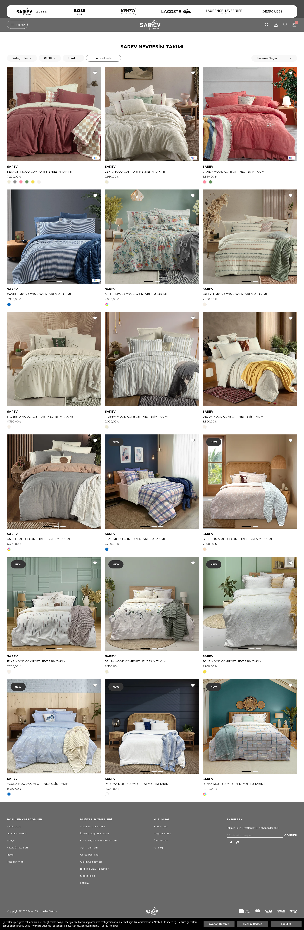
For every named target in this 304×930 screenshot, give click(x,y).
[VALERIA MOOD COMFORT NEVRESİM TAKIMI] (250, 236)
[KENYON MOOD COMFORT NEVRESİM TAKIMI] (54, 114)
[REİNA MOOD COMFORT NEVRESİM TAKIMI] (152, 604)
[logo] (152, 911)
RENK (48, 58)
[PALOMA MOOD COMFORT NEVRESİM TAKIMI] (152, 726)
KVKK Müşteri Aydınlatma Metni (98, 840)
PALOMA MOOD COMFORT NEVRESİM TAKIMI (137, 784)
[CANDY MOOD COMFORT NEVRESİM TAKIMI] (250, 114)
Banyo (11, 840)
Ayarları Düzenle (219, 924)
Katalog (158, 847)
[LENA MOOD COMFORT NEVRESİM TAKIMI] (152, 114)
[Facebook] (231, 842)
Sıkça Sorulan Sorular (93, 826)
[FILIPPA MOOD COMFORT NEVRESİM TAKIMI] (152, 359)
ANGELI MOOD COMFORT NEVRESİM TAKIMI (38, 539)
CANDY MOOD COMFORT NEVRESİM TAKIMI (234, 171)
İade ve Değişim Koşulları (95, 833)
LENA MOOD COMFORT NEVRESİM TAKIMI (135, 171)
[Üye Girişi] (276, 24)
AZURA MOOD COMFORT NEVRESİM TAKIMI (38, 783)
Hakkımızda (160, 826)
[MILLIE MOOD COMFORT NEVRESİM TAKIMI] (152, 236)
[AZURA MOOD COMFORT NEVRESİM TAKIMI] (54, 726)
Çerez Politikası (110, 925)
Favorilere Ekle (95, 73)
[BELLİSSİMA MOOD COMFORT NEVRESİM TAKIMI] (250, 481)
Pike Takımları (15, 861)
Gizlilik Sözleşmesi (91, 861)
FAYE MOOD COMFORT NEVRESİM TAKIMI (36, 661)
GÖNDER (290, 835)
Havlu (10, 854)
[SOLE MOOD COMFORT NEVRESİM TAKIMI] (250, 604)
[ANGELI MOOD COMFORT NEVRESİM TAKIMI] (54, 481)
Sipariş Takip (87, 875)
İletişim (84, 882)
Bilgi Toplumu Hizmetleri (94, 868)
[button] (51, 281)
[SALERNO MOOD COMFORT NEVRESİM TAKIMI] (54, 359)
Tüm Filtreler (103, 58)
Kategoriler (20, 58)
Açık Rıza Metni (89, 847)
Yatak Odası (14, 826)
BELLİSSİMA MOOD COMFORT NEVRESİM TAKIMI (237, 539)
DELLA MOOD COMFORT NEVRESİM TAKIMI (233, 416)
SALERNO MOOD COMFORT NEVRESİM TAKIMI (40, 416)
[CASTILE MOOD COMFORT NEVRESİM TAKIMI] (54, 236)
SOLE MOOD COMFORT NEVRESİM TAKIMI (232, 661)
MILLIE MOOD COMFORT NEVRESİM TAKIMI (136, 294)
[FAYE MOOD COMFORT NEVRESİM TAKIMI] (54, 604)
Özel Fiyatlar (160, 840)
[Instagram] (237, 842)
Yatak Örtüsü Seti (17, 847)
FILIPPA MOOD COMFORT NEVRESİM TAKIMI (136, 416)
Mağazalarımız (162, 833)
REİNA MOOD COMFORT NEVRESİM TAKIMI (135, 661)
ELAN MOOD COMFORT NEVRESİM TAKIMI (135, 539)
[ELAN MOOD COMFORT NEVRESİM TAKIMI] (152, 481)
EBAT (71, 58)
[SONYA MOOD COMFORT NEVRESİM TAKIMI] (250, 726)
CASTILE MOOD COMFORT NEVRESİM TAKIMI (39, 294)
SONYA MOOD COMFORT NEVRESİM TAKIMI (234, 784)
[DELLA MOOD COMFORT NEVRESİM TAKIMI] (250, 359)
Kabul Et (286, 924)
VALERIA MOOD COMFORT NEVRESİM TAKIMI (235, 294)
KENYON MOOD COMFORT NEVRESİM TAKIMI (39, 171)
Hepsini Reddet (252, 924)
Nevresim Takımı (17, 833)
